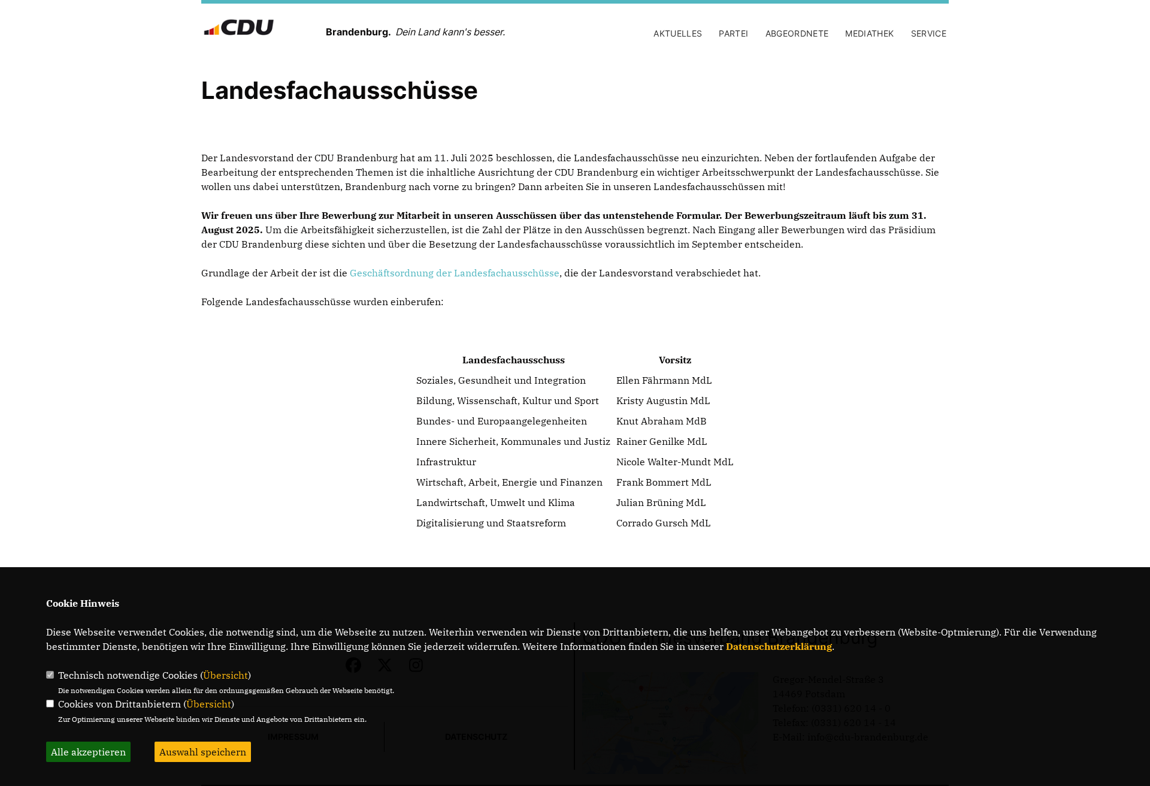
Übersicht (225, 675)
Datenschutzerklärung (779, 646)
